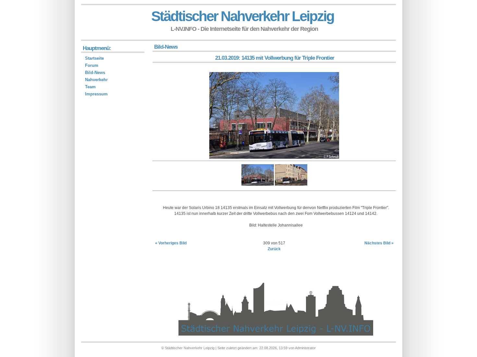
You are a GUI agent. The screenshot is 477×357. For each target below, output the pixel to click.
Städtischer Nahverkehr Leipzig (242, 16)
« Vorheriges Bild (171, 243)
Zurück (274, 249)
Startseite (94, 58)
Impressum (96, 94)
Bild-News (95, 72)
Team (90, 86)
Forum (91, 65)
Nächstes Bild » (379, 243)
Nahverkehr (96, 79)
